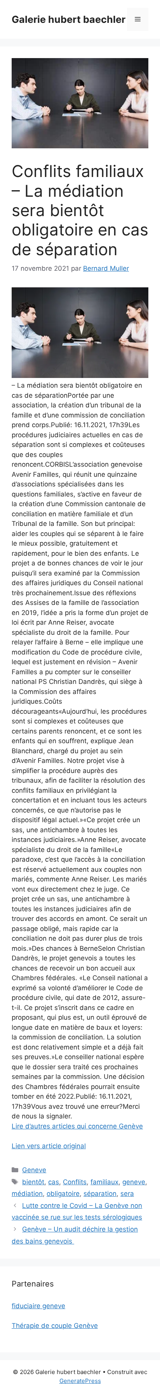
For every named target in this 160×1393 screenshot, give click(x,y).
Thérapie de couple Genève (55, 1325)
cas (53, 1182)
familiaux (104, 1182)
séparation (100, 1193)
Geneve (34, 1170)
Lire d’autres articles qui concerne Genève (77, 1126)
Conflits (75, 1182)
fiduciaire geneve (38, 1306)
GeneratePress (80, 1380)
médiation (27, 1193)
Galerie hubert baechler (68, 19)
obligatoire (63, 1193)
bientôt (33, 1182)
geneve (133, 1182)
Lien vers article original (49, 1146)
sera (127, 1193)
